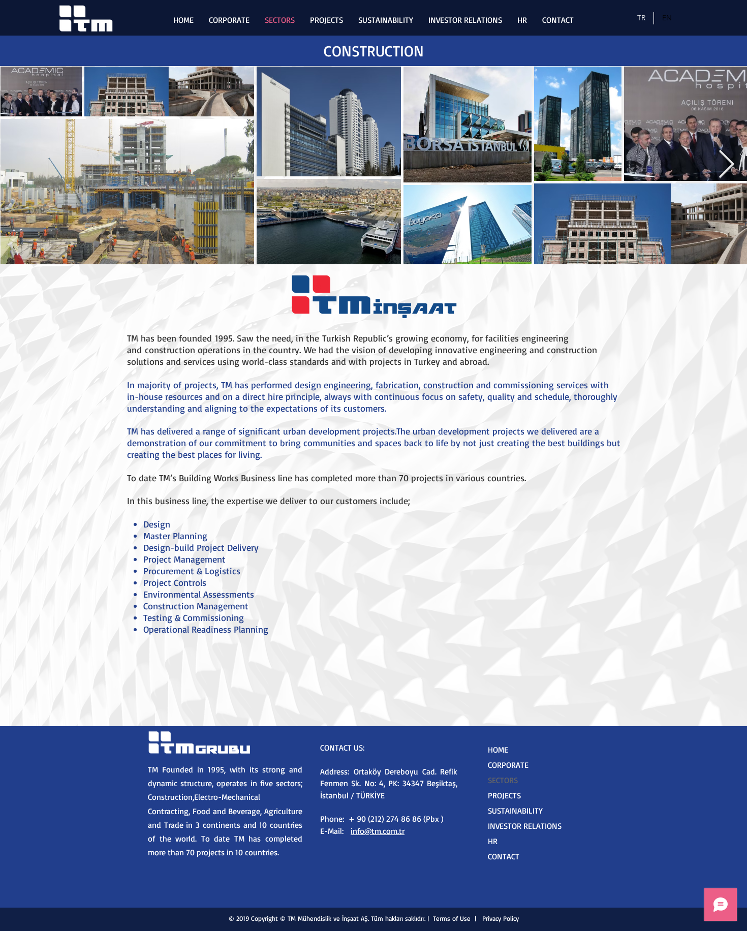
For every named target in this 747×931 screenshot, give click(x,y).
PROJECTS (504, 795)
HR (492, 841)
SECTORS (503, 780)
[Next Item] (726, 165)
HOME (498, 749)
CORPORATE (508, 765)
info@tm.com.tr (377, 831)
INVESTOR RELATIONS (525, 826)
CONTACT (503, 856)
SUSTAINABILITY (515, 810)
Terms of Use (452, 918)
